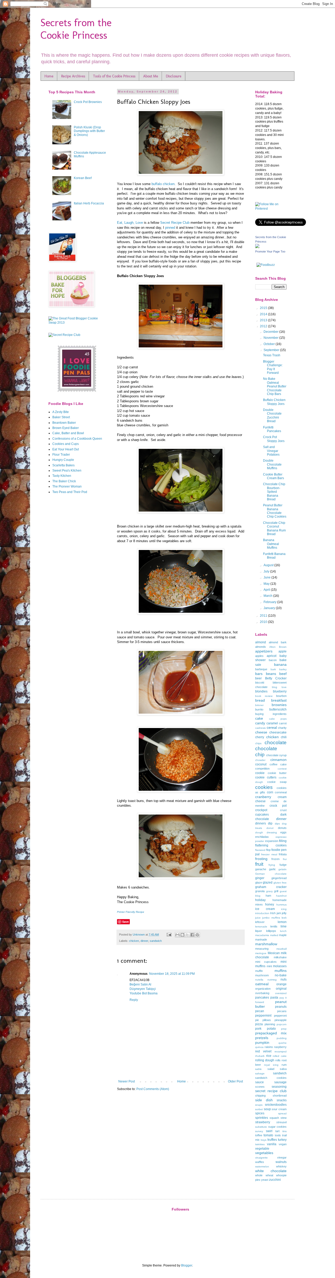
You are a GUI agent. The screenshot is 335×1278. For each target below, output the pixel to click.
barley (283, 669)
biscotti (259, 682)
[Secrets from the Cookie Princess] (257, 247)
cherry (259, 737)
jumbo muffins (271, 917)
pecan (259, 1011)
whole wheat (264, 1175)
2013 (264, 320)
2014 (264, 314)
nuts (284, 979)
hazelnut (281, 895)
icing (284, 909)
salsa (283, 1068)
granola (260, 891)
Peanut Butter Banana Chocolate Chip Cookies (274, 510)
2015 (264, 308)
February (270, 602)
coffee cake (278, 764)
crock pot (278, 805)
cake (259, 718)
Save (125, 922)
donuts (282, 827)
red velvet (263, 1051)
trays (263, 1139)
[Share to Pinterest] (197, 934)
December (271, 332)
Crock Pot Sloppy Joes (273, 439)
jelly (284, 913)
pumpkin (262, 1042)
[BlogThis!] (182, 934)
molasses (280, 966)
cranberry (263, 797)
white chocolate (271, 1171)
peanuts (281, 1006)
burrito (259, 709)
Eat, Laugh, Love (130, 223)
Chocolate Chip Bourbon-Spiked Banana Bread (274, 491)
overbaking (262, 993)
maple (283, 935)
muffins (281, 970)
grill (276, 891)
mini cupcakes (266, 961)
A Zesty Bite (60, 412)
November (271, 338)
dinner (144, 940)
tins (284, 1131)
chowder (260, 760)
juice (258, 917)
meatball (281, 948)
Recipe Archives (73, 76)
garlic (272, 869)
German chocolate (271, 873)
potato (271, 1028)
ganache (260, 869)
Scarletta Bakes (63, 465)
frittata (283, 854)
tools (278, 1135)
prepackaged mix (271, 1033)
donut (269, 828)
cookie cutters (265, 777)
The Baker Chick (64, 481)
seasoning (279, 1086)
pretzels (261, 1038)
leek (284, 917)
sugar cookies (277, 1126)
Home (48, 76)
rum (284, 1064)
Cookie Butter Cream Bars (273, 476)
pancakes (262, 997)
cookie (260, 773)
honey (269, 904)
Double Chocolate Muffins (272, 464)
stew (284, 1117)
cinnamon (278, 760)
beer (258, 678)
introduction (262, 913)
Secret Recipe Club (174, 223)
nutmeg (272, 979)
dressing (272, 832)
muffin (259, 970)
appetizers (263, 651)
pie (257, 1020)
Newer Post (126, 1081)
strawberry (262, 1122)
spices (259, 1113)
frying (272, 864)
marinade (261, 939)
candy (260, 723)
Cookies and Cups (65, 444)
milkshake (280, 957)
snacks (282, 1100)
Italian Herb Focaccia (89, 203)
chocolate (276, 742)
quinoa (259, 1047)
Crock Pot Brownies (88, 102)
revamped (281, 1051)
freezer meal (269, 854)
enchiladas (262, 836)
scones (260, 1086)
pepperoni (280, 1015)
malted (274, 935)
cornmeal (281, 792)
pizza (259, 1024)
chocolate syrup (276, 755)
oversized (281, 993)
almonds (260, 646)
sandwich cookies (271, 1077)
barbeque (261, 669)
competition (262, 768)
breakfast (279, 700)
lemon (282, 922)
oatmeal (262, 984)
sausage (280, 1082)
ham (268, 895)
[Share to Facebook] (192, 934)
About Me (150, 76)
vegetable (262, 1148)
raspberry (280, 1046)
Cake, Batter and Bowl (68, 433)
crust (283, 810)
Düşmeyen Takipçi (143, 989)
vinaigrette (261, 1157)
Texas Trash (271, 355)
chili (284, 737)
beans (271, 674)
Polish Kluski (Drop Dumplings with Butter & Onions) (89, 131)
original (281, 988)
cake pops (278, 718)
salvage (260, 1073)
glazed (267, 882)
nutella (259, 979)
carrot (283, 723)
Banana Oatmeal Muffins (271, 543)
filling (283, 841)
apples (259, 655)
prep (284, 1028)
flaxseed (260, 850)
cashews (260, 727)
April (267, 590)
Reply (134, 1000)
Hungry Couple (63, 460)
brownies (279, 705)
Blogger (186, 1265)
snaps (259, 1104)
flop (268, 849)
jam (279, 913)
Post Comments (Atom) (152, 1089)
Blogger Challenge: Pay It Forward (273, 367)
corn (270, 792)
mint (269, 966)
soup (267, 1109)
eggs (283, 832)
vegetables (264, 1153)
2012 (264, 326)
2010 (264, 622)
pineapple (281, 1020)
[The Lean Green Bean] (77, 391)
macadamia (262, 935)
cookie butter (277, 773)
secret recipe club (271, 1091)
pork (258, 1028)
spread (282, 1113)
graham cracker (271, 887)
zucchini (275, 1180)
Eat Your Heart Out (65, 449)
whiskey (281, 1166)
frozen (275, 859)
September (272, 350)
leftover (260, 922)
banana (280, 664)
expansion (271, 841)
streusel (281, 1122)
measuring (262, 948)
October (270, 344)
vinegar (282, 1157)
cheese (261, 732)
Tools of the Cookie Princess (114, 76)
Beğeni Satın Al (140, 984)
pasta (274, 997)
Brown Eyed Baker (65, 428)
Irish (273, 913)
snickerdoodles (276, 1105)
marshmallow (266, 944)
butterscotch (278, 709)
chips (258, 743)
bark (273, 669)
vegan (283, 1144)
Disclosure (173, 76)
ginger (259, 878)
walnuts (281, 1162)
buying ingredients (271, 713)
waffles (259, 1162)
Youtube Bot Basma (144, 993)
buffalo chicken (163, 184)
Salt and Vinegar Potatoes (271, 450)
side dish (264, 1100)
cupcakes (262, 814)
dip (270, 823)
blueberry (280, 691)
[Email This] (177, 934)
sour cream (279, 1109)
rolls (278, 1060)
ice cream (265, 909)
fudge (283, 864)
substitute (261, 1126)
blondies (261, 691)
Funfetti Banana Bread (274, 555)
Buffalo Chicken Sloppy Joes (274, 401)
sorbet (259, 1109)
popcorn (282, 1024)
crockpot (261, 810)
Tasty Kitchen (61, 476)
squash (274, 1117)
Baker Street (61, 417)
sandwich (156, 940)
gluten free (280, 882)
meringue (260, 953)
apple (282, 651)
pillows (267, 1020)
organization (263, 988)
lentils (273, 926)
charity (282, 727)
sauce (259, 1082)
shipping (260, 1095)
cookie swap (277, 781)
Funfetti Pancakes (272, 429)
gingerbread (279, 878)
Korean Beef (83, 178)
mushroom (262, 975)
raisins (269, 1046)
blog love (279, 687)
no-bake (281, 975)
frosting (261, 859)
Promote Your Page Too (270, 251)
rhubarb (260, 1056)
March (268, 596)
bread (260, 700)
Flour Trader (61, 454)
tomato (268, 1135)
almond (260, 642)
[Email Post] (168, 934)
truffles (272, 1140)
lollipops (271, 930)
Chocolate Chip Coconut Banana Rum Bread (274, 528)
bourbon (281, 695)
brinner (259, 705)
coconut (260, 764)
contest (282, 768)
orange (281, 984)
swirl (269, 1131)
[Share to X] (187, 934)
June (267, 577)
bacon (273, 660)
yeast (264, 1179)
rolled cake (280, 1056)
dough (259, 832)
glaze (258, 882)
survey (259, 1131)
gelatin (282, 869)
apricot (271, 656)
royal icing (271, 1064)
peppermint (263, 1015)
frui (285, 859)
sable (258, 1069)
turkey (282, 1140)
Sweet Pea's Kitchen (66, 470)
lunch (283, 931)
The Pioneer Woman (67, 486)
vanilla (271, 1144)
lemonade (261, 926)
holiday (260, 900)
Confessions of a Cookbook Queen (77, 438)
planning (270, 1024)
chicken (134, 940)
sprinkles (261, 1118)
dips (277, 823)
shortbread (280, 1095)
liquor (258, 930)
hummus (281, 904)
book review (263, 696)
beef (283, 674)
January (270, 608)
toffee (258, 1135)
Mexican (274, 953)
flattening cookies (271, 845)
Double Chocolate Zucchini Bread (272, 415)
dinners (260, 823)
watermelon (262, 1166)
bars (259, 674)
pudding (282, 1038)
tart (277, 1131)
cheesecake (278, 732)
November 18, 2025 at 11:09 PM (172, 974)
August (269, 565)
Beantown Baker (64, 423)
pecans (282, 1011)
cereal (272, 727)
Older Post (235, 1081)
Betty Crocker (276, 678)
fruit (259, 864)
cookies (264, 787)
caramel (272, 723)
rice (268, 1056)
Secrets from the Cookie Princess (76, 28)
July (267, 571)
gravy (269, 891)
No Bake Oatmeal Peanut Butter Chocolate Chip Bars (274, 386)
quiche (282, 1042)
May (267, 584)
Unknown (139, 934)
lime (284, 926)
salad (270, 1068)
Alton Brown (278, 646)
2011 (264, 615)
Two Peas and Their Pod (69, 492)
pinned (170, 228)
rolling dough (264, 1060)
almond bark (278, 642)
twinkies (260, 1144)
